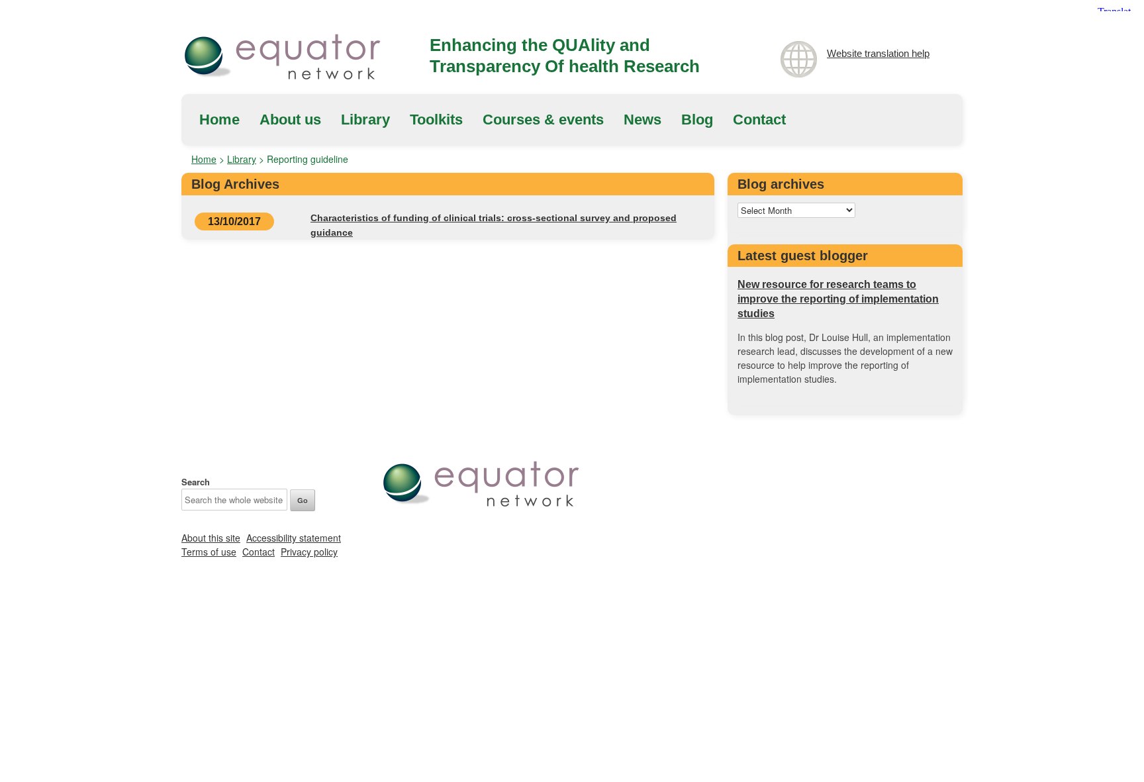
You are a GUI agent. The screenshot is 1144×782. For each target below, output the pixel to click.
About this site (210, 537)
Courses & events (543, 119)
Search (195, 481)
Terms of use (208, 551)
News (642, 119)
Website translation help (878, 53)
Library (365, 119)
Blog (697, 119)
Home (219, 119)
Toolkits (436, 119)
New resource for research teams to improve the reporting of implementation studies (838, 299)
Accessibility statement (293, 537)
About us (290, 119)
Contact (759, 119)
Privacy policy (309, 551)
